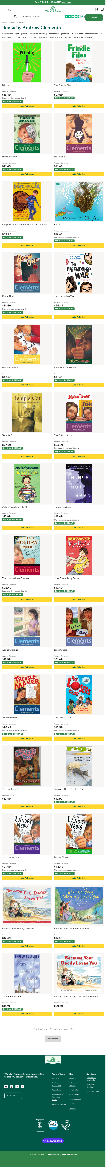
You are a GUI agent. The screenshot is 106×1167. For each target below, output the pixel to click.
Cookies (72, 1104)
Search (92, 18)
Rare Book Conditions (89, 1086)
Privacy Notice (52, 1154)
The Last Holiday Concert (15, 578)
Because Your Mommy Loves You (70, 928)
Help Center (73, 1090)
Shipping (72, 1078)
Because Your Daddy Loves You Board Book (76, 996)
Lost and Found (10, 367)
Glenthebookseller (59, 1104)
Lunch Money (9, 157)
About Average (10, 650)
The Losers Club (61, 717)
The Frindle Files (61, 85)
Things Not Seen (62, 507)
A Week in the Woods (64, 367)
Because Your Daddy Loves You (18, 928)
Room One (8, 296)
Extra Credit (59, 650)
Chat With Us (73, 1094)
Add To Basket (26, 106)
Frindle (5, 85)
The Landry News (11, 857)
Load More (52, 1039)
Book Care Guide (91, 1092)
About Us (55, 1078)
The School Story (62, 435)
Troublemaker (9, 717)
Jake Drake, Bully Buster (66, 578)
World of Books (39, 1154)
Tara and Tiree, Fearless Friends (69, 789)
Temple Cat (8, 435)
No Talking (58, 157)
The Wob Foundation (56, 1084)
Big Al (56, 224)
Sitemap (72, 1108)
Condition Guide (75, 1099)
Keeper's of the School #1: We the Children (24, 224)
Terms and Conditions (69, 1154)
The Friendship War (63, 296)
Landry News (60, 857)
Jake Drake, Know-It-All (14, 507)
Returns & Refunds (72, 1084)
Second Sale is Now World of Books (57, 1097)
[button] (4, 9)
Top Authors (56, 1090)
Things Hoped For (11, 996)
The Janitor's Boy (11, 789)
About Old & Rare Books (89, 1079)
